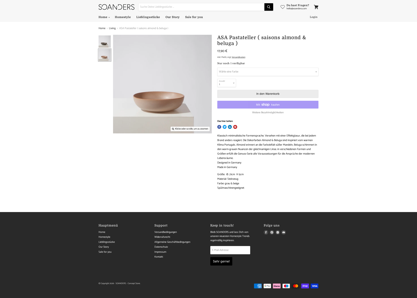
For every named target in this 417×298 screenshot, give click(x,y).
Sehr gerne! (221, 261)
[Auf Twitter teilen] (225, 127)
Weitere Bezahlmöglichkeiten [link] (268, 112)
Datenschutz (161, 247)
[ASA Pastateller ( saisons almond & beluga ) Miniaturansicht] (104, 41)
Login (314, 17)
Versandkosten (238, 57)
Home (103, 17)
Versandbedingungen (165, 232)
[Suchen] (268, 7)
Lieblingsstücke (148, 17)
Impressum (160, 252)
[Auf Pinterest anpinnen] (235, 127)
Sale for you (194, 17)
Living (112, 28)
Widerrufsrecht (162, 237)
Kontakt (158, 257)
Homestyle (123, 17)
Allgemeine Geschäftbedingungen (172, 242)
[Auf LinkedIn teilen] (230, 127)
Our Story (172, 17)
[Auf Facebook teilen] (219, 127)
